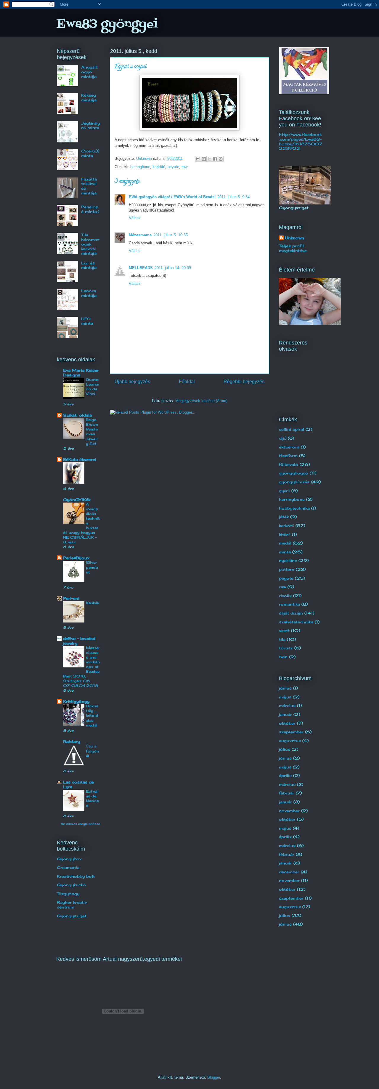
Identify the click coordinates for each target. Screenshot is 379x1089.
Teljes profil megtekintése (293, 248)
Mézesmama (140, 235)
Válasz (135, 218)
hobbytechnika (294, 508)
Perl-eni (71, 598)
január (285, 714)
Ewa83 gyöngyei (107, 24)
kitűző (284, 534)
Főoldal (187, 381)
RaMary (71, 741)
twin (283, 656)
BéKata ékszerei (79, 459)
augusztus (290, 740)
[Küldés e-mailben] (198, 159)
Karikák (92, 603)
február (286, 793)
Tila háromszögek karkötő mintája (90, 244)
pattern (286, 569)
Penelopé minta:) (90, 209)
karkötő (158, 167)
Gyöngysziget (71, 916)
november (289, 810)
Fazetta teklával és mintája (89, 186)
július (284, 749)
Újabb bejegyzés (132, 381)
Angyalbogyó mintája (89, 72)
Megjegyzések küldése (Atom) (201, 401)
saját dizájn (291, 613)
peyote (173, 167)
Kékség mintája (89, 97)
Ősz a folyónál (92, 751)
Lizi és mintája (89, 265)
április (285, 775)
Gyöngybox (69, 858)
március (287, 705)
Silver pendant (92, 567)
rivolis (285, 595)
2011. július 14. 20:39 (173, 268)
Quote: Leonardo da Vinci (92, 386)
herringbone (140, 167)
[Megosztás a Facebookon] (215, 159)
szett (284, 630)
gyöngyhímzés (294, 482)
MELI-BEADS (141, 268)
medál (285, 543)
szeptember (291, 731)
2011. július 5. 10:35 (170, 235)
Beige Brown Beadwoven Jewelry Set (92, 431)
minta (285, 552)
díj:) (282, 438)
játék (284, 516)
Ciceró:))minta (90, 153)
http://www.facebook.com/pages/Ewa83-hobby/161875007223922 (300, 141)
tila (282, 639)
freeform (288, 455)
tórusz (286, 648)
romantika (289, 604)
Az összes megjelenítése (80, 823)
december (289, 871)
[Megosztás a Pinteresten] (221, 159)
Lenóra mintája (89, 293)
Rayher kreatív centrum (72, 904)
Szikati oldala (77, 415)
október (287, 723)
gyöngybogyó (293, 473)
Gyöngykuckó (71, 884)
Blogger (213, 1077)
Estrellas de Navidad (92, 798)
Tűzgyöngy (68, 893)
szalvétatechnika (296, 622)
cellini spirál (291, 429)
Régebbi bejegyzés (244, 381)
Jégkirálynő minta (90, 125)
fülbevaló (288, 464)
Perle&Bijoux (76, 557)
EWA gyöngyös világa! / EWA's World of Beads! (172, 197)
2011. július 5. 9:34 (233, 197)
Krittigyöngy (76, 701)
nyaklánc (288, 560)
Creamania (68, 867)
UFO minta (87, 321)
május (285, 697)
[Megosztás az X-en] (209, 159)
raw (184, 167)
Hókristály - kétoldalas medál (92, 715)
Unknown (294, 237)
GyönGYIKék (76, 499)
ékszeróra (289, 447)
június (285, 688)
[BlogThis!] (204, 159)
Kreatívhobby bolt (76, 876)
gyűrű (284, 490)
